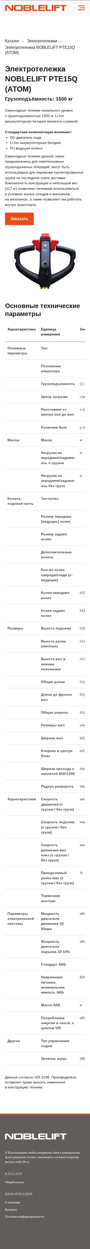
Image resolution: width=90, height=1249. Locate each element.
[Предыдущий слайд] (13, 261)
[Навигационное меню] (81, 7)
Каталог (12, 41)
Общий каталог (14, 1182)
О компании (12, 1202)
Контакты (11, 1209)
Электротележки (42, 41)
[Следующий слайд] (77, 261)
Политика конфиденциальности (24, 1216)
